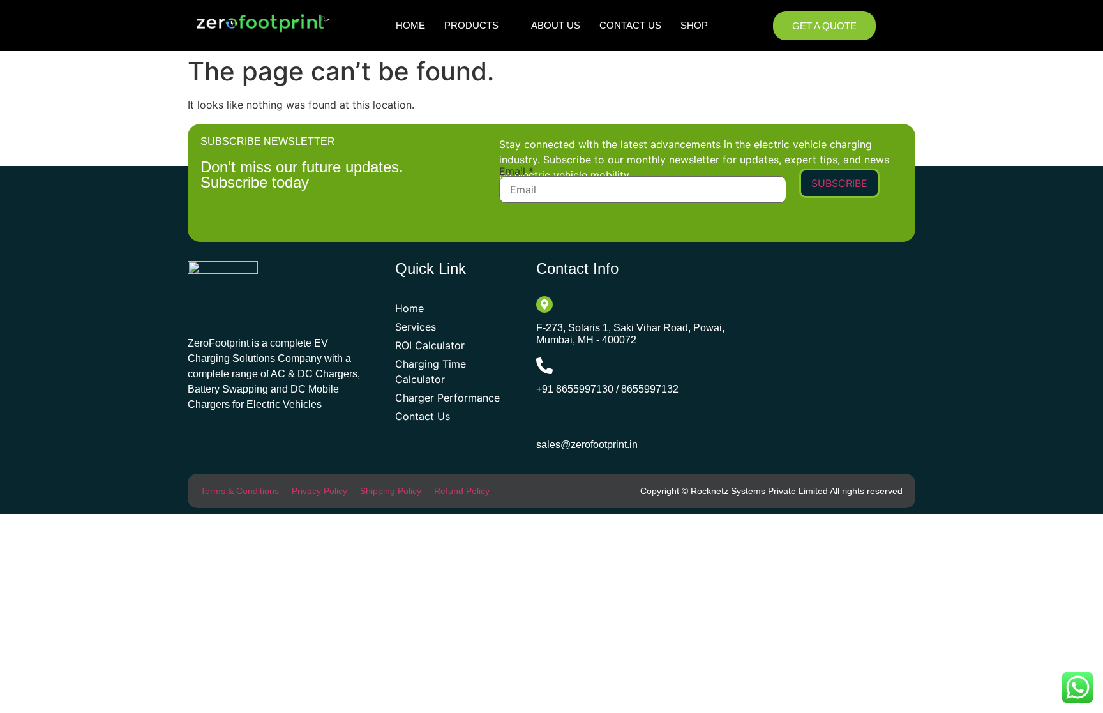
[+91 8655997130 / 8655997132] (544, 365)
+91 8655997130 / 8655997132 (607, 389)
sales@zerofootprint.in (587, 444)
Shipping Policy (390, 491)
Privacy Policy (319, 491)
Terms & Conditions (239, 491)
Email (516, 171)
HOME (410, 25)
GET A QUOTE (824, 25)
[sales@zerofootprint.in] (545, 420)
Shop (694, 25)
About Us (555, 25)
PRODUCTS (471, 25)
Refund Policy (462, 491)
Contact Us (630, 25)
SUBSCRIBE (839, 183)
